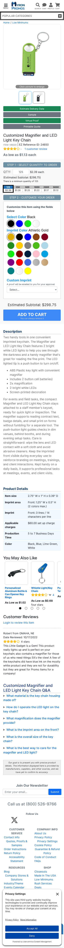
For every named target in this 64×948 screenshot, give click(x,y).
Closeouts (40, 871)
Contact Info (12, 837)
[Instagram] (36, 821)
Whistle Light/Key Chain (42, 589)
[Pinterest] (29, 821)
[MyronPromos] (18, 6)
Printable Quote (32, 126)
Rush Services (43, 883)
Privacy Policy (43, 837)
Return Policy (12, 853)
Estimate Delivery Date (32, 108)
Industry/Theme (13, 883)
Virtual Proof (32, 120)
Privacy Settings (47, 841)
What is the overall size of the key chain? (28, 739)
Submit (55, 792)
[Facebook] (22, 821)
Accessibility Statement (17, 859)
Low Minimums (20, 22)
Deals (37, 887)
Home (6, 22)
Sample (32, 114)
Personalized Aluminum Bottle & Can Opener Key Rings (16, 592)
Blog (7, 871)
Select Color (21, 217)
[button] (6, 5)
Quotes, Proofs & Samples (16, 843)
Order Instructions (15, 849)
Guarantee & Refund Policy (47, 851)
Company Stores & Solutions (16, 877)
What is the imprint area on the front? (32, 729)
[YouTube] (50, 821)
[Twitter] (14, 821)
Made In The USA (45, 875)
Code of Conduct (45, 857)
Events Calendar (14, 887)
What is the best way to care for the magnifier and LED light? (29, 750)
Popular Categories (17, 15)
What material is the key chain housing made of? (31, 698)
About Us (40, 833)
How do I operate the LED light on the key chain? (31, 709)
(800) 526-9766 (41, 804)
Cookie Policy (43, 845)
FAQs (37, 861)
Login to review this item (18, 622)
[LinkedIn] (43, 821)
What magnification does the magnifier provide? (31, 720)
